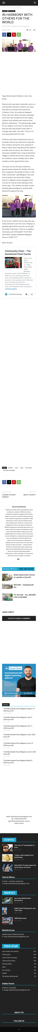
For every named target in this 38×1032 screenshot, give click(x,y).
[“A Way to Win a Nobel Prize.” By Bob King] (7, 858)
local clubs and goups (9, 470)
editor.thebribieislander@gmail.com (19, 817)
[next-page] (6, 605)
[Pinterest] (14, 35)
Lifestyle (10, 8)
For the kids (18, 8)
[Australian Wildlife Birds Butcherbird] (7, 900)
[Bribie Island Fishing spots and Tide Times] (4, 910)
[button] (3, 3)
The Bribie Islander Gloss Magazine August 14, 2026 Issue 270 (19, 710)
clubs (21, 468)
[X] (9, 35)
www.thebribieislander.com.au (19, 821)
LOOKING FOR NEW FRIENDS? (9, 496)
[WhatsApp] (19, 35)
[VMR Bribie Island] (7, 921)
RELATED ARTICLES (10, 569)
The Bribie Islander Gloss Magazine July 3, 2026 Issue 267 (19, 736)
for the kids (28, 468)
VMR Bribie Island (20, 918)
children (10, 468)
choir (16, 468)
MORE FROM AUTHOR (26, 569)
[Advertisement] (19, 73)
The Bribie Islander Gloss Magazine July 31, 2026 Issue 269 (17, 718)
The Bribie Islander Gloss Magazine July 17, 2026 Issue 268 (17, 727)
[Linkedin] (19, 559)
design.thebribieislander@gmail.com (17, 990)
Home (4, 8)
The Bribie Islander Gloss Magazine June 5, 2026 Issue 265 (19, 753)
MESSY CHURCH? (30, 495)
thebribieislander (20, 819)
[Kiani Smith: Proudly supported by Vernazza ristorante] (7, 867)
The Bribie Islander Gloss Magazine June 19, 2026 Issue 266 (18, 744)
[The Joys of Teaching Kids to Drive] (7, 848)
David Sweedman (19, 507)
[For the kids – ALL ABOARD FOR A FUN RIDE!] (7, 597)
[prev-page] (3, 605)
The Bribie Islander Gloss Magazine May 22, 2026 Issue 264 (18, 762)
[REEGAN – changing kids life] (7, 586)
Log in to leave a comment (19, 618)
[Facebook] (4, 35)
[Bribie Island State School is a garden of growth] (7, 577)
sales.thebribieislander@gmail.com (16, 937)
